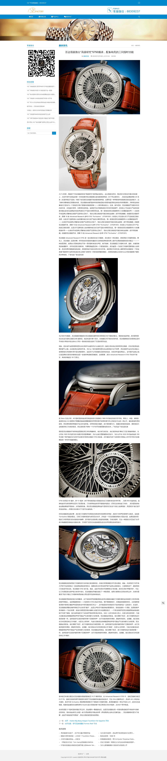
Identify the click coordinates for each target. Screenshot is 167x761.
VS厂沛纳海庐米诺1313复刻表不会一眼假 (39, 90)
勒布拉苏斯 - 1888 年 (107, 736)
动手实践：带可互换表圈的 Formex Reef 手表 (81, 724)
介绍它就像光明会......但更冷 (70, 739)
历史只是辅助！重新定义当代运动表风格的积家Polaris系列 (117, 742)
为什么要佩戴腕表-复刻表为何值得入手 (113, 745)
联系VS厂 (69, 17)
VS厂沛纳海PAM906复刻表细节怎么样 (38, 114)
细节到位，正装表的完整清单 (36, 106)
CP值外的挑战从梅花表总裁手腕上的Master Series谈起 (78, 745)
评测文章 (43, 17)
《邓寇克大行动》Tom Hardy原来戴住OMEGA (77, 742)
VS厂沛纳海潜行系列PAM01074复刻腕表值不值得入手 (41, 86)
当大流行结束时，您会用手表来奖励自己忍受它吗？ (117, 733)
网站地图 (103, 757)
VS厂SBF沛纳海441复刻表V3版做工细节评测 (40, 118)
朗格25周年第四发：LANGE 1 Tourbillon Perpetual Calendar (78, 736)
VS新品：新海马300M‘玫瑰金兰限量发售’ (39, 110)
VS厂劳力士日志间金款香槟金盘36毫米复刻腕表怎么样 (41, 102)
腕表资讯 (86, 56)
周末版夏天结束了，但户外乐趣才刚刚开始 (75, 733)
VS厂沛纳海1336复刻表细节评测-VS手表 (39, 98)
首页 (31, 17)
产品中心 (56, 17)
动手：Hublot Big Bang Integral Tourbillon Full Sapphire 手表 (87, 721)
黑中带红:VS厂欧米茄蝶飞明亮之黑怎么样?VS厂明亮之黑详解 (41, 122)
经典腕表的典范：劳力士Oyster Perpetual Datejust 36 (117, 739)
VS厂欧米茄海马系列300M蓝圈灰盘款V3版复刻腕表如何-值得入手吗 (41, 94)
